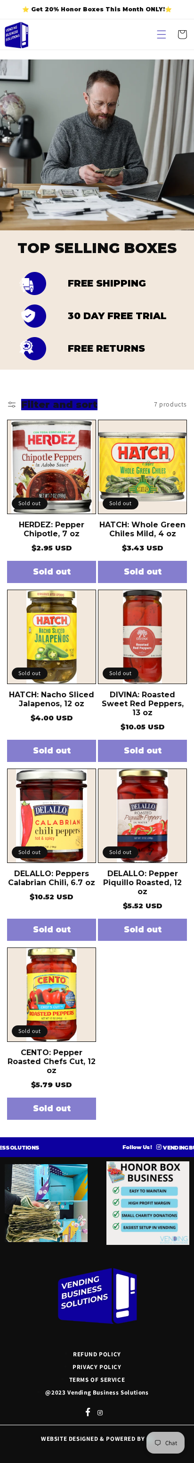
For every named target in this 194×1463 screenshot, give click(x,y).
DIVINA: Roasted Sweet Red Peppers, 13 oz (143, 703)
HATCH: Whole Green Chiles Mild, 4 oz (142, 529)
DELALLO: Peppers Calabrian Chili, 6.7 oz (51, 878)
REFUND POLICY (97, 1354)
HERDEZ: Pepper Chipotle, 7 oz (51, 529)
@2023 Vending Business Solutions (96, 1392)
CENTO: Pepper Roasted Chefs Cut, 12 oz (52, 1061)
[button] (161, 34)
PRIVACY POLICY (97, 1367)
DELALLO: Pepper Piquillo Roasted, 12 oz (142, 882)
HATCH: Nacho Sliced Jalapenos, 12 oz (51, 699)
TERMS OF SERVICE (97, 1380)
